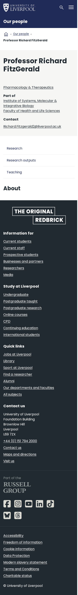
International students (21, 334)
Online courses (15, 314)
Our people (15, 21)
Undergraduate (15, 294)
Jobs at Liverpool (17, 354)
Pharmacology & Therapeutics (28, 87)
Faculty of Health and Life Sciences (31, 110)
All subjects (12, 394)
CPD (6, 321)
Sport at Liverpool (17, 367)
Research (14, 148)
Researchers (13, 268)
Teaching (14, 172)
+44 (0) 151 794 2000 (20, 441)
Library (9, 361)
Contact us (12, 447)
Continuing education (20, 328)
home (6, 34)
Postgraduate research (22, 308)
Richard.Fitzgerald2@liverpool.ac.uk (32, 126)
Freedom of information (22, 542)
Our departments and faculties (28, 387)
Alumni (8, 381)
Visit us (8, 461)
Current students (17, 241)
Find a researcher (17, 374)
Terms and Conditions (21, 569)
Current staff (14, 248)
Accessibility (13, 535)
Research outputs (21, 160)
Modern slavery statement (25, 562)
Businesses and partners (23, 261)
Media (8, 274)
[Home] (29, 7)
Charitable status (17, 575)
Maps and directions (19, 454)
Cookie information (19, 549)
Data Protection (16, 555)
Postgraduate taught (20, 301)
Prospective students (20, 254)
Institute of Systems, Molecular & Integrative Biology (30, 103)
